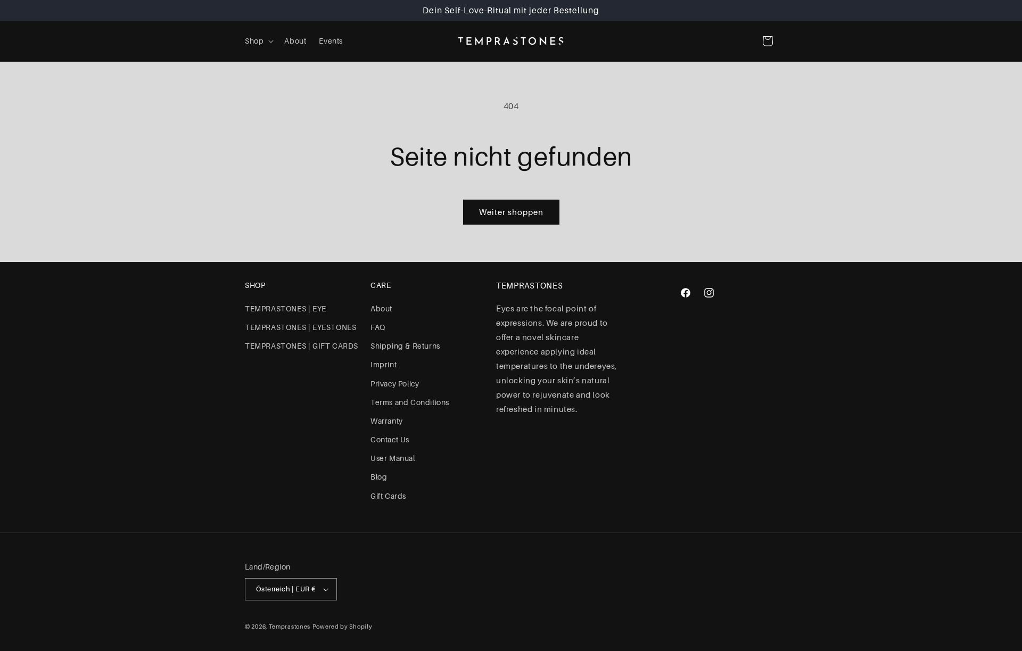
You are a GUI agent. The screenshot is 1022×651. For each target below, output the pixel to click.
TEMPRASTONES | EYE (285, 308)
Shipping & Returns (405, 346)
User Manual (392, 458)
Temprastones (289, 626)
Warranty (386, 421)
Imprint (383, 364)
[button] (258, 41)
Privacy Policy (394, 384)
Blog (378, 477)
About (381, 308)
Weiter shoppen (511, 212)
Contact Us (389, 439)
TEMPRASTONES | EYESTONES (300, 327)
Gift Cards (388, 496)
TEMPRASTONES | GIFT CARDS (301, 346)
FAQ (377, 327)
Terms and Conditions (409, 402)
